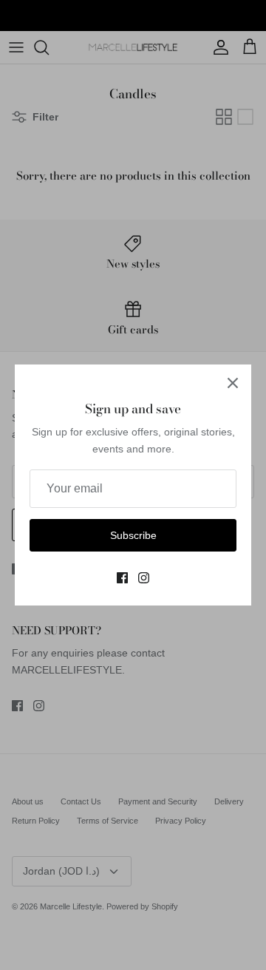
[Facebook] (122, 577)
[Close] (232, 383)
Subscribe (133, 535)
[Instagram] (143, 577)
